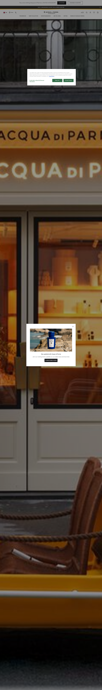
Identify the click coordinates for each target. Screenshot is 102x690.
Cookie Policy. (51, 76)
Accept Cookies (68, 80)
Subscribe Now (51, 360)
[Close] (73, 326)
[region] (51, 77)
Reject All (57, 80)
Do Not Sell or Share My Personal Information (36, 81)
